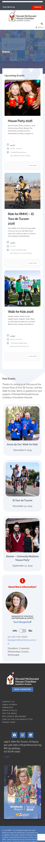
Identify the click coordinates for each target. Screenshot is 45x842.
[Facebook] (14, 735)
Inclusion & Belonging (14, 716)
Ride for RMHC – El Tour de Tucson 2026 (21, 218)
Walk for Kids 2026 (21, 312)
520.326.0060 (14, 636)
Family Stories (9, 705)
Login (7, 756)
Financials (7, 707)
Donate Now (8, 722)
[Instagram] (22, 735)
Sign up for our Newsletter (17, 719)
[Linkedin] (30, 735)
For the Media (9, 713)
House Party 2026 (20, 121)
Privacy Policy (9, 710)
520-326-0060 (11, 745)
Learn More (32, 165)
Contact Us (8, 702)
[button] (42, 24)
